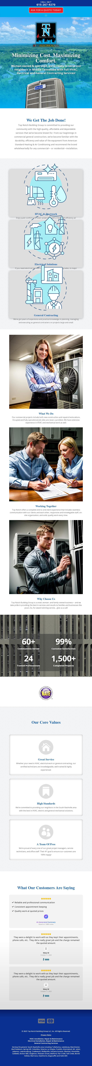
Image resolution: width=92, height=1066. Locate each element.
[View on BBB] (46, 948)
